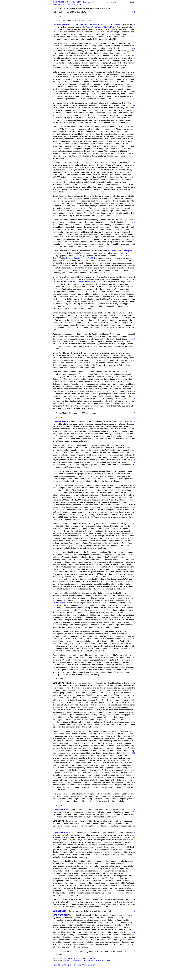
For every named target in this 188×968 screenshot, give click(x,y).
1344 (133, 105)
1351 (133, 524)
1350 (133, 462)
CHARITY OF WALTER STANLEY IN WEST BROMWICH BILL (85, 961)
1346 (133, 222)
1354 (133, 700)
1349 (133, 399)
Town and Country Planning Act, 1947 (80, 258)
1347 (133, 279)
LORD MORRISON (60, 809)
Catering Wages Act (60, 603)
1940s (73, 2)
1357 (133, 873)
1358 (133, 932)
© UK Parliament (88, 965)
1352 (133, 577)
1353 (133, 639)
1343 (133, 48)
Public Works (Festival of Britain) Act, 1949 (102, 27)
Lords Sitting (70, 4)
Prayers (79, 4)
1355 (133, 753)
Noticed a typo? (59, 965)
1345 (133, 162)
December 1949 (89, 2)
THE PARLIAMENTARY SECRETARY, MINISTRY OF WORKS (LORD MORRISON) (86, 24)
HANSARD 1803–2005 (60, 2)
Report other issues (73, 965)
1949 (79, 2)
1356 (133, 812)
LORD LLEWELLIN (60, 421)
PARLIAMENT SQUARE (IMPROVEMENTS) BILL (78, 958)
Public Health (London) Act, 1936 (85, 282)
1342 (133, 12)
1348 (133, 339)
